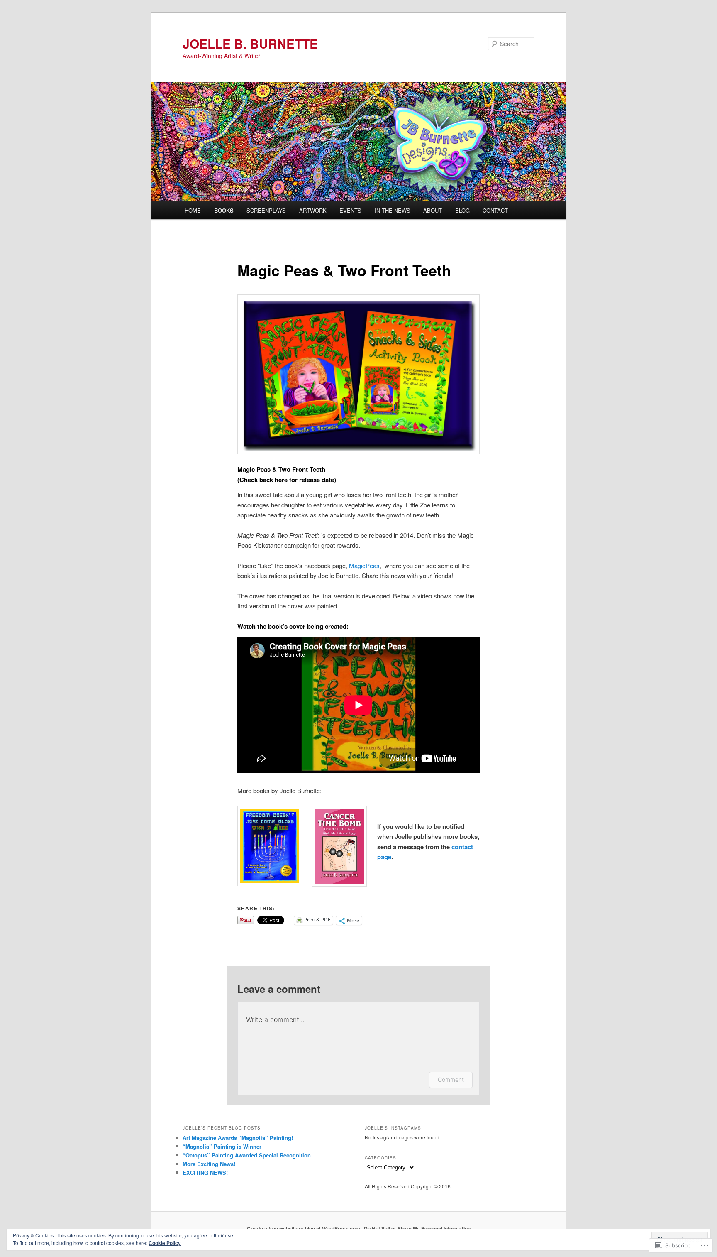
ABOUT (432, 210)
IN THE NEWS (392, 210)
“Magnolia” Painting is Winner (222, 1146)
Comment (451, 1079)
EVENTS (350, 210)
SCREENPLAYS (266, 210)
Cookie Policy (165, 1243)
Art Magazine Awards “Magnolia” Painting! (238, 1138)
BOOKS (224, 210)
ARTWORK (313, 210)
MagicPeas (364, 565)
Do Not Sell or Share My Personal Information (417, 1228)
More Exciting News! (209, 1164)
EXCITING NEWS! (205, 1172)
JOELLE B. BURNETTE (250, 43)
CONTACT (495, 210)
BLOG (462, 210)
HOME (193, 210)
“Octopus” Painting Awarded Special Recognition (247, 1155)
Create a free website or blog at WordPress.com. (304, 1228)
